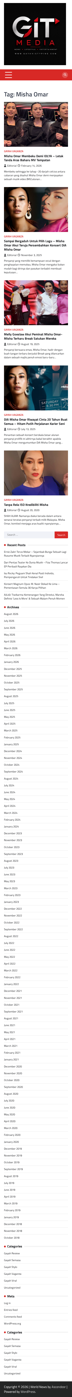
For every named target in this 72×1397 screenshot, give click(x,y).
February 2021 (12, 1053)
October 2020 (11, 1080)
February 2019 (12, 1210)
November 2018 (13, 1231)
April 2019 (9, 1197)
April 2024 (9, 806)
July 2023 (9, 868)
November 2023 (13, 840)
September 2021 (13, 1011)
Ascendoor (59, 1386)
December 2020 (13, 1066)
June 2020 (9, 1107)
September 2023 (13, 854)
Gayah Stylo (10, 1267)
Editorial (12, 166)
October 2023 (11, 847)
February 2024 (12, 820)
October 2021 (11, 1005)
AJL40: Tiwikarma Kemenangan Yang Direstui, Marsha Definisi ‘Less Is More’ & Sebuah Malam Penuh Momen (34, 596)
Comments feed (13, 1317)
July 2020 (9, 1100)
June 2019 (9, 1190)
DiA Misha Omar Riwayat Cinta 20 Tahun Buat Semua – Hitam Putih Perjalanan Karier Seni (35, 421)
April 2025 (9, 724)
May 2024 (9, 799)
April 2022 (9, 964)
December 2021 (13, 991)
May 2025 (9, 717)
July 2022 (9, 943)
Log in (7, 1303)
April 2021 (9, 1039)
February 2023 (12, 895)
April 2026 (9, 641)
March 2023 (10, 888)
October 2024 (11, 765)
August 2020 (11, 1094)
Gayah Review (12, 1253)
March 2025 (10, 730)
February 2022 (12, 977)
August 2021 (11, 1018)
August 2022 (11, 936)
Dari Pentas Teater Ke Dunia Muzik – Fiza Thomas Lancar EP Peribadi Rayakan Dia (36, 564)
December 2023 (13, 833)
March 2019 (10, 1203)
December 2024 (13, 751)
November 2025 (13, 676)
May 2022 (9, 957)
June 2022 (9, 950)
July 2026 (9, 621)
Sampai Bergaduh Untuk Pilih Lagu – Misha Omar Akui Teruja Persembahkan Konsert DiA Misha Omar (35, 245)
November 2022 (13, 915)
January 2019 (11, 1217)
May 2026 (9, 635)
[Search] (65, 75)
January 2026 (11, 662)
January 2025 (11, 744)
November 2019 (13, 1155)
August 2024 (11, 778)
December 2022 (13, 909)
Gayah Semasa (12, 1260)
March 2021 (10, 1046)
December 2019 (13, 1149)
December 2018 (13, 1224)
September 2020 (13, 1087)
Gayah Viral (10, 1281)
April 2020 (9, 1121)
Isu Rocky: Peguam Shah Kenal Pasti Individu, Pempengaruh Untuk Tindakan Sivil (29, 575)
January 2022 (11, 984)
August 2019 (11, 1176)
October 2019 (11, 1162)
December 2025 (13, 669)
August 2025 (11, 696)
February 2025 (12, 737)
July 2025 (9, 703)
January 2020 (11, 1142)
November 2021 (13, 998)
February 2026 (12, 655)
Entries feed (11, 1310)
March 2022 (10, 970)
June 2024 (9, 792)
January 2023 (11, 902)
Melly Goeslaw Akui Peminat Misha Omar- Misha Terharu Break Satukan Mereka (33, 336)
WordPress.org (12, 1323)
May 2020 (9, 1114)
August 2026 (11, 614)
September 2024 (13, 771)
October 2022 (11, 922)
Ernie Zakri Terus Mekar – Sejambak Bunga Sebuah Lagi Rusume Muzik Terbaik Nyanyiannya (35, 554)
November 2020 (13, 1073)
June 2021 (9, 1025)
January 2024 (11, 826)
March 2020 (10, 1128)
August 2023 (11, 861)
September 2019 (13, 1169)
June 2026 (9, 628)
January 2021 (11, 1059)
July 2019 (9, 1183)
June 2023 (9, 874)
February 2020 (12, 1135)
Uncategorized (12, 1288)
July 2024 (9, 785)
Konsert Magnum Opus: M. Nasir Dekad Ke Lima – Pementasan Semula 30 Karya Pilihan (32, 586)
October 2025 (11, 682)
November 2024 (13, 758)
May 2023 (9, 881)
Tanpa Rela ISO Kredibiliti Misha (26, 504)
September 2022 (13, 929)
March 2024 (10, 813)
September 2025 (13, 689)
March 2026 (10, 648)
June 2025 (9, 710)
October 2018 (11, 1238)
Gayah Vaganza (13, 151)
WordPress (28, 1391)
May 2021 (9, 1032)
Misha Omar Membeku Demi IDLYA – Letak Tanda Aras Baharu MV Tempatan (33, 158)
